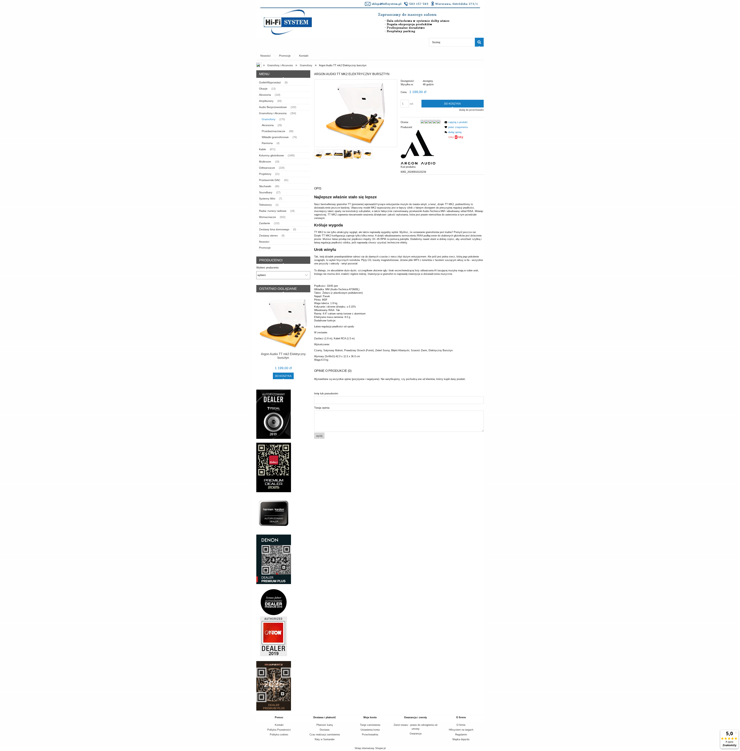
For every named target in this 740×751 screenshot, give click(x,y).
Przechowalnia (370, 734)
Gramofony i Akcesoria (273, 113)
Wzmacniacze (267, 217)
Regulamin (461, 734)
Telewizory (265, 204)
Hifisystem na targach (461, 729)
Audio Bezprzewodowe (273, 107)
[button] (455, 122)
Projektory (265, 173)
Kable (262, 149)
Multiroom (265, 161)
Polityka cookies (279, 734)
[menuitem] (265, 55)
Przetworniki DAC (269, 180)
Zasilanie (264, 223)
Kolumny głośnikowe (271, 155)
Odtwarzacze (267, 167)
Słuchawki (265, 186)
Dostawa (324, 729)
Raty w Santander (325, 739)
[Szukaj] (479, 42)
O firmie (461, 724)
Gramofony (268, 119)
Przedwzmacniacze (273, 131)
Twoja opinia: (322, 407)
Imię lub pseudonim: (326, 393)
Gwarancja (415, 733)
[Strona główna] (370, 18)
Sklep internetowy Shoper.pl (370, 748)
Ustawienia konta (370, 729)
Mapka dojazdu (460, 739)
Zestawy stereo (268, 235)
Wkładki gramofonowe (275, 137)
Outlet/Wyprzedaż (270, 82)
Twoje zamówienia (370, 724)
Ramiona (267, 143)
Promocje (265, 247)
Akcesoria (265, 94)
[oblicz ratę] (455, 138)
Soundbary (265, 192)
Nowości (264, 241)
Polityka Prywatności (279, 729)
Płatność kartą (324, 724)
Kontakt (279, 724)
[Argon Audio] (418, 146)
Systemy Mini (267, 198)
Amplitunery (266, 100)
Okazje (263, 88)
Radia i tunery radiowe (272, 210)
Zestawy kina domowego (274, 229)
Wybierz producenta (267, 267)
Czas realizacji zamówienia (324, 734)
